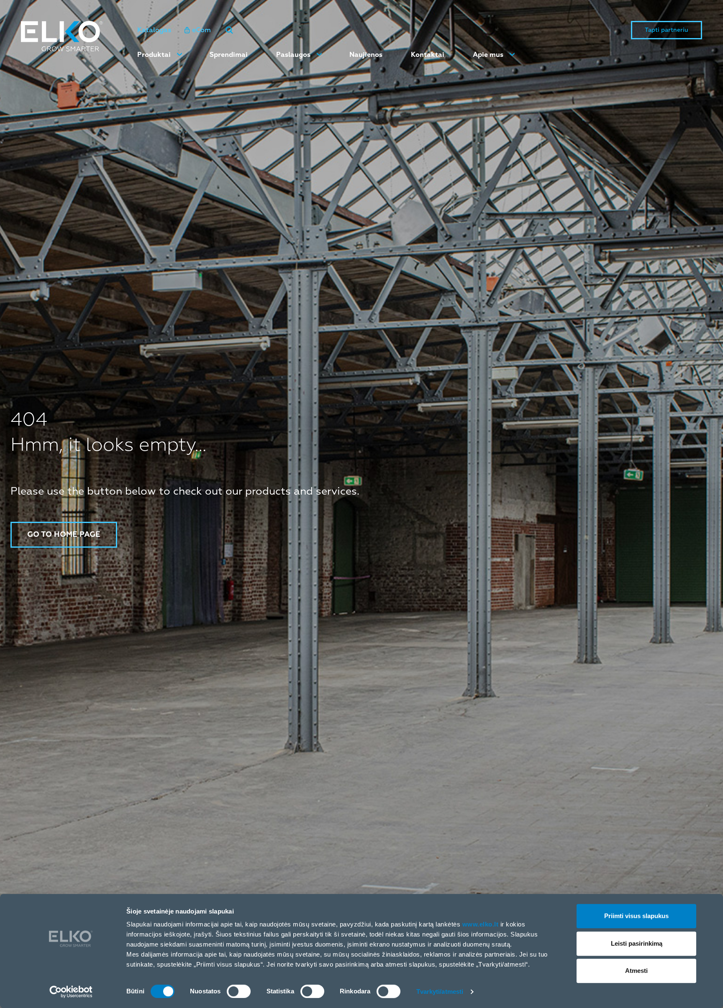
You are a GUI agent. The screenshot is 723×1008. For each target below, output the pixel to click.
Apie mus (488, 55)
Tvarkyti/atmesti (440, 991)
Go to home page (63, 534)
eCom (201, 30)
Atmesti (636, 970)
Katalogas (154, 30)
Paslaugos (293, 55)
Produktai (154, 55)
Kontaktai (427, 55)
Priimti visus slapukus (636, 915)
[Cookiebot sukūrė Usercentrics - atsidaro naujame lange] (71, 991)
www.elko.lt (480, 924)
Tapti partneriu (666, 29)
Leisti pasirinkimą (636, 943)
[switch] (239, 991)
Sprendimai (229, 55)
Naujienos (365, 55)
